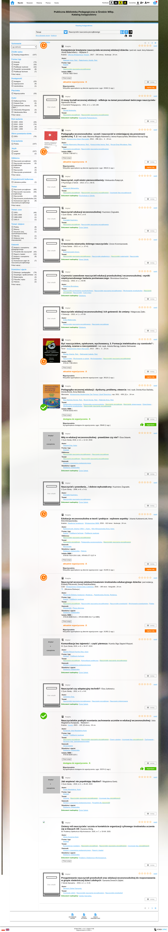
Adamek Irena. (70, 60)
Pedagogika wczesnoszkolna (93, 404)
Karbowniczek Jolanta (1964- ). (76, 529)
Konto (57, 3)
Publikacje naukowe (92, 533)
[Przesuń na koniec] (155, 43)
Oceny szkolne (115, 739)
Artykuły (66, 450)
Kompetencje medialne (71, 846)
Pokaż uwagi (67, 78)
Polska (151, 603)
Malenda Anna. (106, 400)
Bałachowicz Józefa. (88, 60)
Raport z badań (97, 850)
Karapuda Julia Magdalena (75, 730)
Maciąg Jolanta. (71, 354)
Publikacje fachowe (76, 533)
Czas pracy (87, 293)
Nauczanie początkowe (71, 149)
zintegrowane (132, 404)
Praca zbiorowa (78, 608)
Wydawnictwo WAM (92, 523)
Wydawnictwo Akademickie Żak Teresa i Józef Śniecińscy (90, 394)
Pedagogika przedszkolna (72, 404)
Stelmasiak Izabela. (89, 354)
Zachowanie (149, 739)
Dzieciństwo (147, 404)
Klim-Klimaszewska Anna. (103, 529)
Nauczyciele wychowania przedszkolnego (78, 291)
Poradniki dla (101, 803)
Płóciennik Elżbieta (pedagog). (78, 595)
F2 (147, 3)
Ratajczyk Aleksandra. (71, 188)
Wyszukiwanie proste (43, 35)
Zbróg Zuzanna (71, 837)
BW (116, 3)
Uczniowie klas (132, 739)
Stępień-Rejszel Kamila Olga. (75, 652)
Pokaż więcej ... (16, 74)
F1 (142, 3)
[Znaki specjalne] (130, 35)
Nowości (30, 3)
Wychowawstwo (96, 358)
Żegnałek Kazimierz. (70, 220)
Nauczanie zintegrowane (119, 701)
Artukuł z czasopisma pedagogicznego (77, 463)
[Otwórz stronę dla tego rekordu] (52, 47)
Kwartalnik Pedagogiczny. (88, 118)
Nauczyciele (134, 256)
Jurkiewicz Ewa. (69, 697)
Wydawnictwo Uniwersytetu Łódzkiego (80, 587)
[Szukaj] (130, 32)
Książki (65, 65)
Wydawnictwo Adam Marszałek (78, 139)
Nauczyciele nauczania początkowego (95, 149)
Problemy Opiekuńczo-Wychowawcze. (93, 858)
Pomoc (48, 3)
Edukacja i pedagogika (71, 467)
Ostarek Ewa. (70, 445)
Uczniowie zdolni (69, 893)
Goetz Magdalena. (72, 789)
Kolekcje (54, 35)
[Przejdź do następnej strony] (152, 43)
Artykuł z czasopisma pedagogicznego (77, 665)
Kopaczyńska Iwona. (100, 144)
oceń (155, 46)
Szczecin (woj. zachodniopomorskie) (76, 741)
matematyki (120, 256)
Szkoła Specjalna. (85, 896)
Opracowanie (68, 746)
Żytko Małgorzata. (69, 320)
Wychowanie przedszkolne (132, 291)
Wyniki (20, 3)
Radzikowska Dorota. (105, 595)
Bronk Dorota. (91, 400)
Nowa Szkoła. (84, 259)
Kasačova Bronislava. (71, 286)
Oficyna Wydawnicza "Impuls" (78, 55)
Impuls (70, 725)
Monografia (67, 546)
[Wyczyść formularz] (126, 35)
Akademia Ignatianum (76, 523)
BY (125, 3)
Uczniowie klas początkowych (120, 193)
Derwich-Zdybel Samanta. (72, 888)
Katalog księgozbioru (84, 25)
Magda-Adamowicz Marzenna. (76, 144)
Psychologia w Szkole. (87, 196)
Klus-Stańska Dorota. (72, 400)
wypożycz (150, 425)
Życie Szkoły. (83, 227)
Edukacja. (82, 295)
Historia (39, 3)
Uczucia (66, 798)
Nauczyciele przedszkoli (118, 603)
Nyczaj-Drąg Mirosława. (121, 144)
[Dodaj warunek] (126, 32)
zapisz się (150, 87)
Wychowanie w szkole (81, 358)
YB (120, 3)
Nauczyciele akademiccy (101, 256)
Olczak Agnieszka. (69, 110)
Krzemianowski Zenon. (71, 252)
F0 (138, 3)
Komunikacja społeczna (89, 660)
